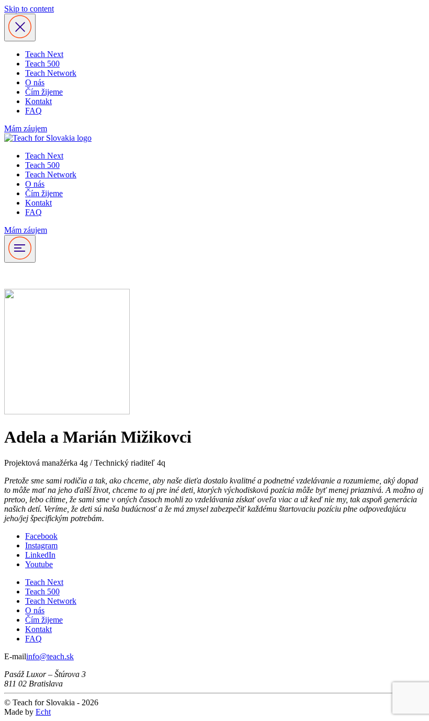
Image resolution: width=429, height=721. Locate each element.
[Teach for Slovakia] (48, 137)
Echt (43, 711)
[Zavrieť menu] (20, 27)
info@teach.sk (50, 656)
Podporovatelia (29, 275)
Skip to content (29, 8)
